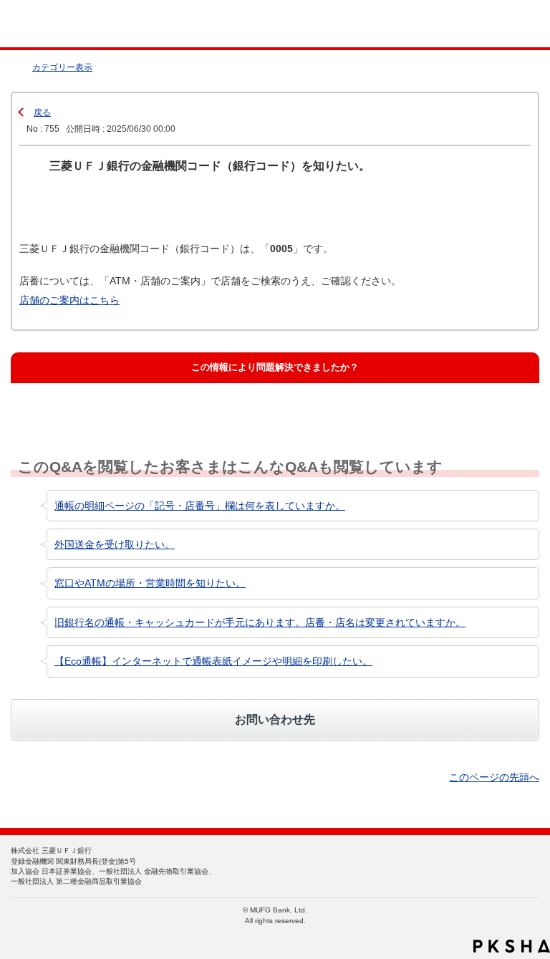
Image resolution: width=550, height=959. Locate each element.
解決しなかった (311, 401)
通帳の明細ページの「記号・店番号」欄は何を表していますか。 (199, 505)
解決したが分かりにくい (206, 401)
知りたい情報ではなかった (458, 401)
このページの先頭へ (494, 777)
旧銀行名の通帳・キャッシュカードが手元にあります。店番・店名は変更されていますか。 (259, 622)
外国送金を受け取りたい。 (114, 544)
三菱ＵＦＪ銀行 (508, 24)
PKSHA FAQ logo (511, 946)
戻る (42, 112)
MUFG (44, 24)
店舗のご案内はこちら (69, 300)
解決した (50, 401)
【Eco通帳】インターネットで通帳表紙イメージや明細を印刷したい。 (213, 661)
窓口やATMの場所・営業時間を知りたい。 (150, 583)
